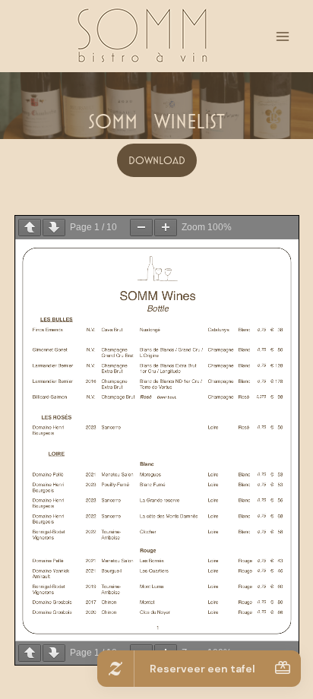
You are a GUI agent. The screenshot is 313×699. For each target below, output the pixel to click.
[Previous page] (29, 227)
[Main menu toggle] (283, 36)
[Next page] (54, 227)
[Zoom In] (165, 227)
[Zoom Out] (141, 227)
